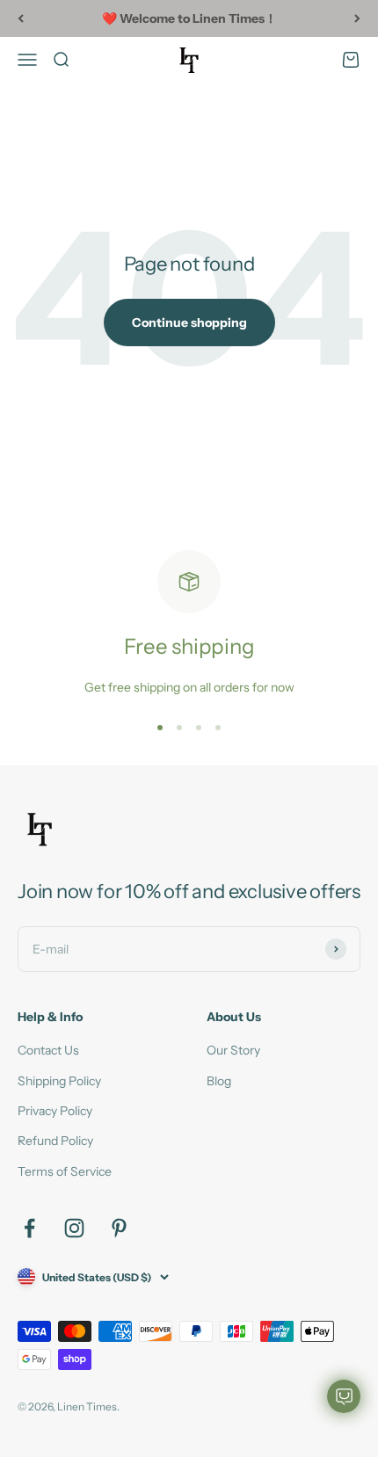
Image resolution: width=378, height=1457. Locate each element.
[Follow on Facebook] (29, 1228)
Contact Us (48, 1050)
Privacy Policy (55, 1111)
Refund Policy (55, 1141)
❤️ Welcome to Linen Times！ (189, 18)
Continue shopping (189, 322)
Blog (219, 1081)
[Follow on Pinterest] (119, 1228)
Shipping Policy (59, 1081)
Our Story (233, 1050)
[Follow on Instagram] (74, 1228)
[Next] (357, 18)
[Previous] (21, 18)
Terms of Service (65, 1171)
